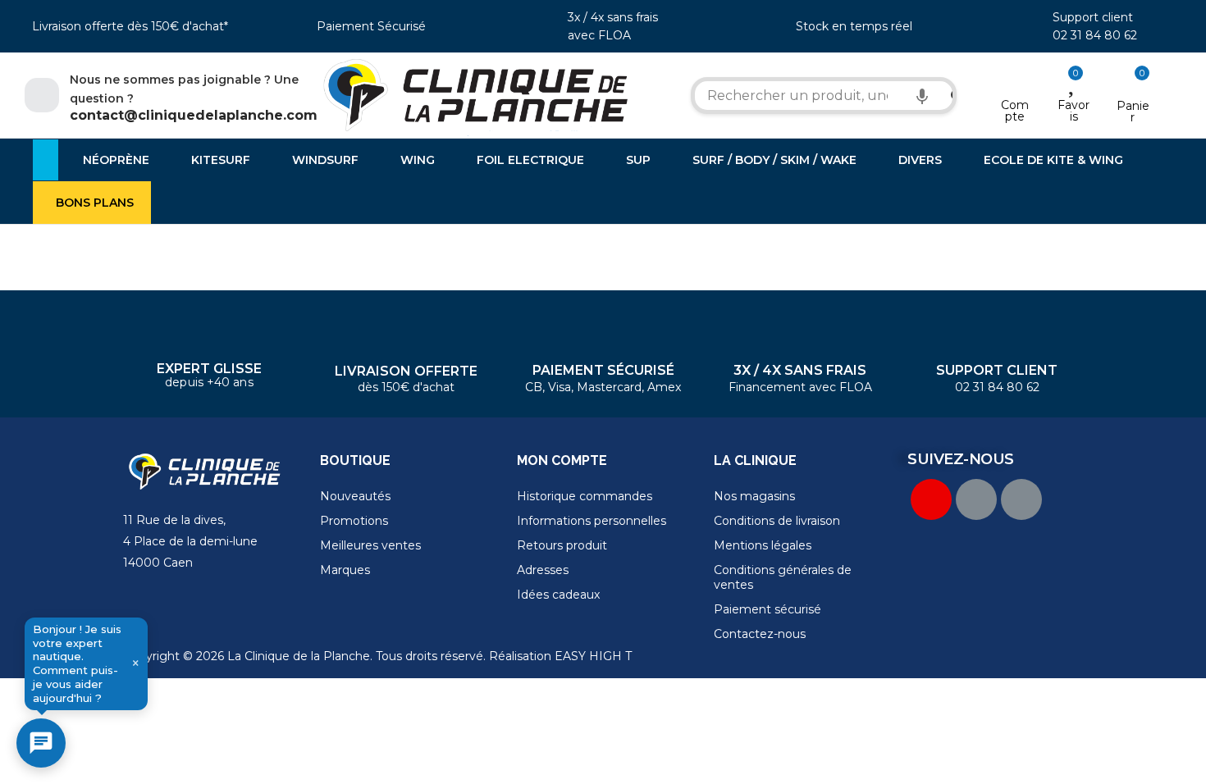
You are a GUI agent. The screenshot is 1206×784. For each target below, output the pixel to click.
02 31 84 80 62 (1095, 35)
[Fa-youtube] (931, 499)
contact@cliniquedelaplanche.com (193, 115)
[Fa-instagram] (1021, 499)
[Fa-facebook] (976, 499)
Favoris (1074, 111)
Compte (1015, 111)
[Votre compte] (1015, 83)
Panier (1133, 111)
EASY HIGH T (593, 656)
